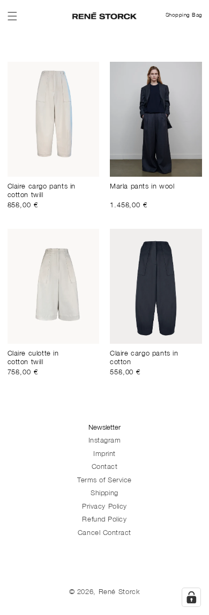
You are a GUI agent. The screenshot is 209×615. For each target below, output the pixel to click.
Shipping (104, 493)
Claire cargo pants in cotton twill (42, 192)
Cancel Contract (104, 533)
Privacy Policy (104, 507)
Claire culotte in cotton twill (33, 359)
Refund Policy (104, 520)
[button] (12, 16)
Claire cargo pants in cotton (144, 359)
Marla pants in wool (142, 187)
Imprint (104, 454)
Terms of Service (104, 480)
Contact (105, 467)
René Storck (119, 592)
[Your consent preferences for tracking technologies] (191, 597)
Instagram (104, 441)
